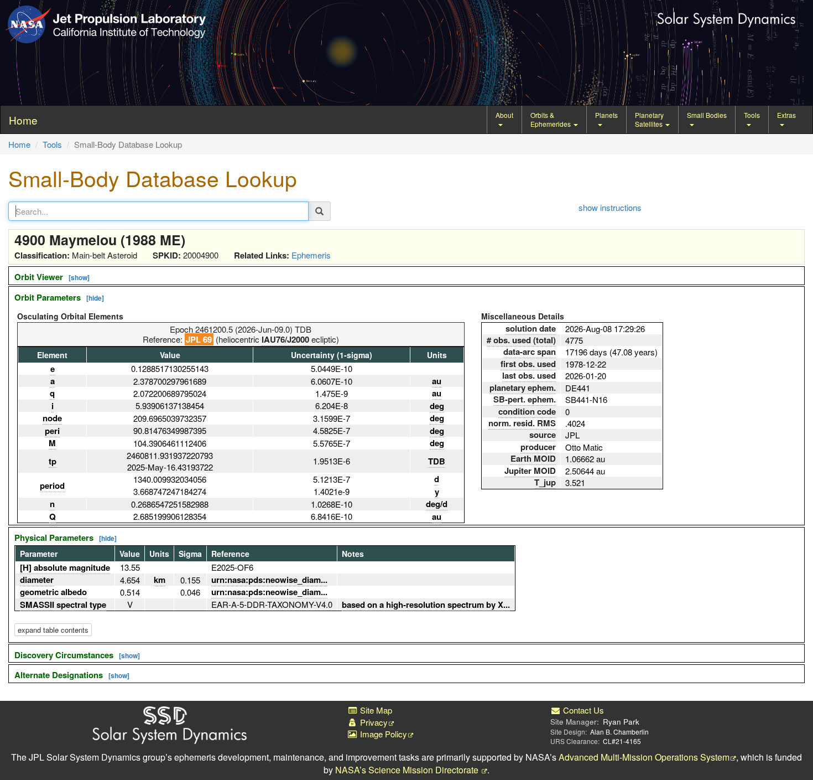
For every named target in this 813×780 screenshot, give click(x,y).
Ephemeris (311, 255)
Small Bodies (707, 115)
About (504, 115)
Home (19, 144)
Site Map (375, 710)
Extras (786, 115)
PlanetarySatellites (649, 119)
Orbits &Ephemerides (551, 119)
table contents (53, 629)
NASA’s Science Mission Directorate (408, 769)
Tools (752, 115)
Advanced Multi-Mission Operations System (644, 757)
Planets (606, 115)
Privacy (373, 722)
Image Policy (382, 734)
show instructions (610, 207)
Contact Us (582, 710)
